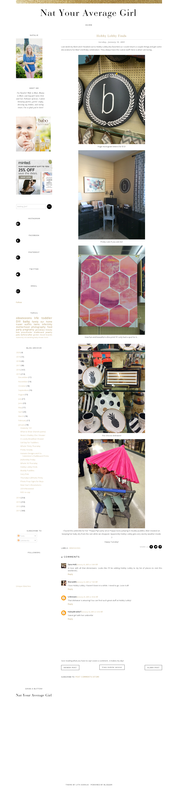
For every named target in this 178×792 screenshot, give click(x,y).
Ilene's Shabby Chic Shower (32, 435)
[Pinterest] (18, 257)
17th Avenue (82, 785)
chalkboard (39, 332)
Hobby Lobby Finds (28, 467)
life (36, 318)
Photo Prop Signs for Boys (32, 481)
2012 (18, 506)
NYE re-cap (25, 492)
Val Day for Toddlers (29, 442)
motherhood (22, 326)
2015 (18, 374)
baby (26, 321)
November (23, 381)
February (22, 420)
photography (38, 326)
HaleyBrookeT (74, 612)
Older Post (153, 668)
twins (37, 324)
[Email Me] (18, 291)
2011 (18, 510)
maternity (20, 337)
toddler (46, 318)
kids (18, 332)
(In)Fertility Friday (27, 459)
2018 (18, 361)
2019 (18, 357)
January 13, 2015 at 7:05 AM (87, 582)
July (20, 399)
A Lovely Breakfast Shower (32, 439)
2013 (18, 502)
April (20, 412)
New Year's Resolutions (30, 485)
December (23, 377)
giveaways (40, 329)
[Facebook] (18, 241)
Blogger (108, 785)
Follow (19, 302)
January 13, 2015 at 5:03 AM (87, 565)
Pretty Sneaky (26, 449)
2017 (18, 365)
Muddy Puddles (27, 470)
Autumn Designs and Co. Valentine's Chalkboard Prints (34, 454)
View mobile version (112, 667)
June (20, 403)
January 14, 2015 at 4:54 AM (92, 612)
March (21, 416)
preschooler (26, 332)
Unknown (72, 597)
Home (89, 25)
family (35, 321)
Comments (24, 540)
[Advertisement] (27, 637)
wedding (30, 337)
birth (46, 337)
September (23, 390)
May (20, 407)
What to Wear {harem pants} (33, 431)
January (21, 425)
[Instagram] (18, 224)
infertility (47, 324)
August (21, 394)
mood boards (46, 335)
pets (18, 334)
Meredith (72, 582)
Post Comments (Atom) (87, 677)
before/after (26, 334)
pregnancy (28, 329)
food (49, 326)
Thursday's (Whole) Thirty (31, 477)
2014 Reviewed (27, 488)
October (22, 386)
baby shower (39, 337)
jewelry (49, 332)
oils (25, 337)
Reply (70, 574)
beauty (49, 329)
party (19, 329)
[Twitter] (18, 274)
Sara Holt (72, 564)
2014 (18, 497)
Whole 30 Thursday (29, 463)
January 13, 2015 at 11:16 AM (87, 597)
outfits (28, 324)
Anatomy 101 (26, 428)
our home (46, 321)
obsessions (74, 548)
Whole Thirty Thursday (30, 446)
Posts (22, 536)
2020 (18, 352)
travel (19, 324)
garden (36, 335)
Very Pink (24, 474)
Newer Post (70, 668)
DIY (18, 321)
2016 (18, 369)
